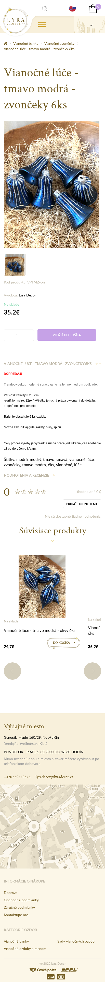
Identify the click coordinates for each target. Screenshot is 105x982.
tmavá (61, 459)
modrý (35, 459)
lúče (78, 464)
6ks (51, 464)
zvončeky (12, 464)
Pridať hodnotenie (82, 504)
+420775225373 (17, 776)
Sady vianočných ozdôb (76, 941)
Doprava (10, 892)
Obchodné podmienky (21, 900)
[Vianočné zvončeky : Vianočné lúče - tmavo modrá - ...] (15, 20)
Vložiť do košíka (67, 335)
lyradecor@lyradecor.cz (54, 776)
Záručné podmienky (19, 907)
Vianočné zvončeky (59, 43)
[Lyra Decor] (89, 24)
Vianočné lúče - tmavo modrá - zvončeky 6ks (39, 48)
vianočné (64, 464)
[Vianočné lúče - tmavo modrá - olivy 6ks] (42, 587)
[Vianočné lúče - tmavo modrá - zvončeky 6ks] (51, 184)
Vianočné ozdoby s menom (25, 948)
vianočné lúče (81, 459)
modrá (22, 459)
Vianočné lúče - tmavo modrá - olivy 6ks (39, 630)
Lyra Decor (27, 295)
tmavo (48, 459)
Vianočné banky (25, 43)
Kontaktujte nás (16, 914)
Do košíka (61, 643)
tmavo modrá (34, 464)
